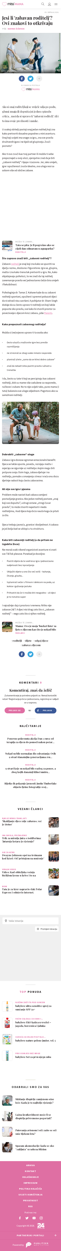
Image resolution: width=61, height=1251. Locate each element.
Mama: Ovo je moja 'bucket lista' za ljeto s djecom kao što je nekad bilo (35, 627)
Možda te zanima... (24, 241)
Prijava (47, 710)
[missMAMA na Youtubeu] (34, 1218)
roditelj (15, 264)
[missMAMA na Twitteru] (27, 1218)
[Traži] (43, 4)
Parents (48, 313)
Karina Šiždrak (16, 28)
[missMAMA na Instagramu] (41, 1218)
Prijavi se (15, 710)
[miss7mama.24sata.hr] (12, 4)
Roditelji (20, 252)
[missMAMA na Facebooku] (20, 1218)
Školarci (20, 633)
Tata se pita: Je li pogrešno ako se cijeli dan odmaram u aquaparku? (34, 246)
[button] (56, 4)
